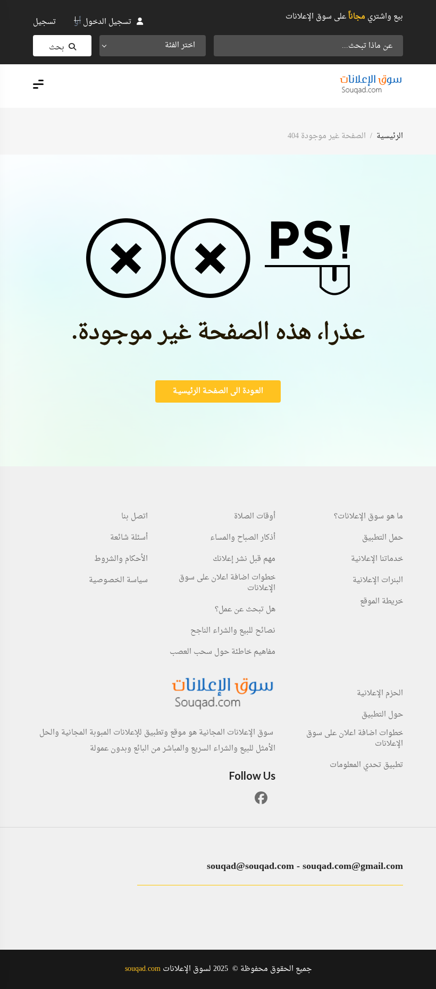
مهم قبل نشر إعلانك (244, 559)
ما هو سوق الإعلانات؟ (368, 516)
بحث (56, 47)
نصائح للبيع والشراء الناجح (232, 631)
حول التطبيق (382, 715)
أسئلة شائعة (129, 538)
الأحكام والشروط (121, 559)
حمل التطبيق (382, 538)
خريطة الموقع (381, 601)
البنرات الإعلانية (378, 580)
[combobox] (152, 45)
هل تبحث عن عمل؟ (245, 609)
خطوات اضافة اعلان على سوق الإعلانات (227, 583)
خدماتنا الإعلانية (377, 559)
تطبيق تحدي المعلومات (366, 765)
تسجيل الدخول (107, 22)
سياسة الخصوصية (118, 580)
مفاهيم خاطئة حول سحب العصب (222, 652)
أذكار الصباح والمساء (242, 538)
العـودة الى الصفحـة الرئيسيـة (218, 391)
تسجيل (44, 22)
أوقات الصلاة (254, 516)
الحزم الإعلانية (380, 693)
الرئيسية (389, 136)
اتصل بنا (134, 516)
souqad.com (143, 969)
